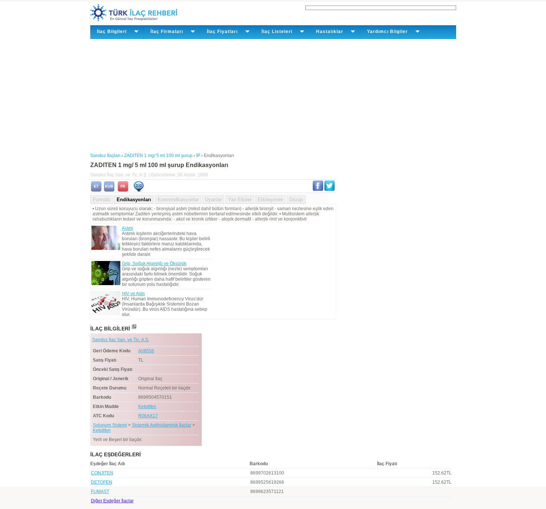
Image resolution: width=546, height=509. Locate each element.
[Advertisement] (273, 95)
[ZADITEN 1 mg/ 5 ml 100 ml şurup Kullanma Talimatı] (96, 190)
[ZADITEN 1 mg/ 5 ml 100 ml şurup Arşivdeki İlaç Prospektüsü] (123, 190)
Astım (127, 228)
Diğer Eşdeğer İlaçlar (112, 500)
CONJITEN (102, 473)
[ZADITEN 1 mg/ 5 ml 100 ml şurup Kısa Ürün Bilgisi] (109, 190)
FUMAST (100, 491)
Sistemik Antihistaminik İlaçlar (161, 425)
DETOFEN (101, 482)
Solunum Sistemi (110, 425)
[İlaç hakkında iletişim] (138, 190)
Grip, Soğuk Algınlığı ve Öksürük (154, 263)
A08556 (146, 350)
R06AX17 (148, 415)
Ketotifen (147, 406)
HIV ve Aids (133, 293)
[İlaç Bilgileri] (133, 329)
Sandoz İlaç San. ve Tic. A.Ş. (120, 339)
